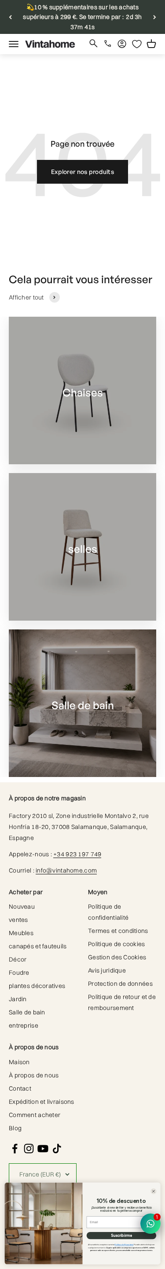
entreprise (23, 1025)
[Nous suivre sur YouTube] (43, 1148)
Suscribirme (121, 1235)
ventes (18, 920)
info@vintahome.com (66, 870)
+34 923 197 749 (77, 854)
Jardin (18, 999)
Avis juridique (107, 970)
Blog (15, 1128)
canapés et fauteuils (38, 946)
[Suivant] (154, 17)
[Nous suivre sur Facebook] (15, 1148)
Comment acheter (34, 1115)
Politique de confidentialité (108, 912)
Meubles (21, 933)
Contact (20, 1088)
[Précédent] (10, 17)
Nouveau (22, 906)
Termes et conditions (118, 931)
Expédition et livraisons (41, 1102)
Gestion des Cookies (117, 957)
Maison (19, 1062)
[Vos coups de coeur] (136, 44)
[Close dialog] (153, 1191)
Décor (17, 959)
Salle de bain (27, 1012)
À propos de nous (34, 1075)
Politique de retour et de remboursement (122, 1002)
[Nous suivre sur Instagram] (29, 1148)
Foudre (19, 973)
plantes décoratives (37, 986)
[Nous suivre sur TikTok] (57, 1148)
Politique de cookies (116, 944)
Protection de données (120, 984)
